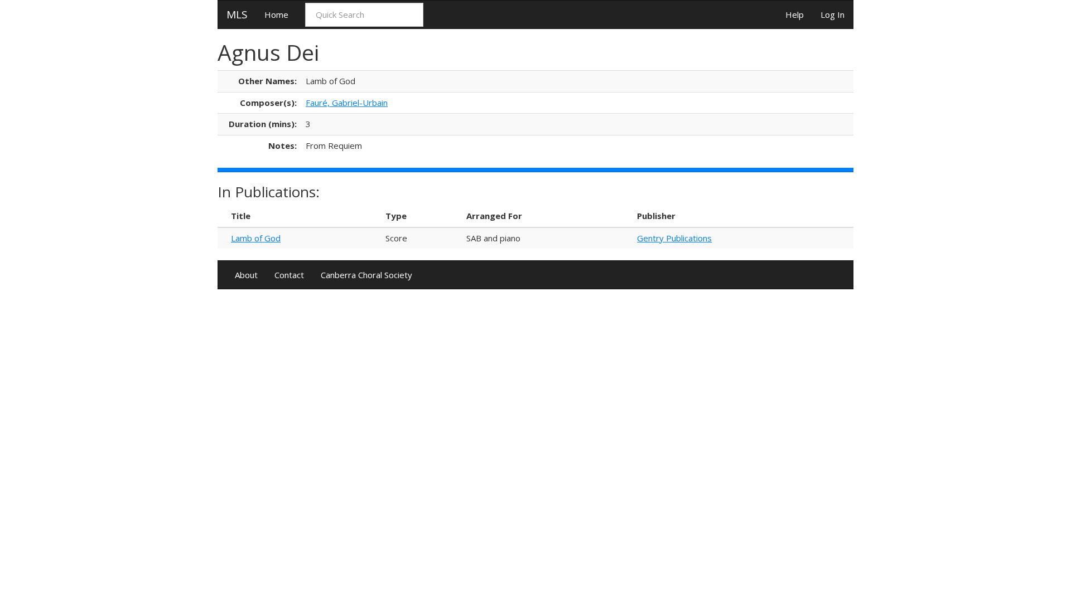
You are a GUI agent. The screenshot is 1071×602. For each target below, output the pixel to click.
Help (794, 14)
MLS (237, 14)
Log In (833, 14)
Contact (289, 274)
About (246, 274)
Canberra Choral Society (366, 274)
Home (276, 14)
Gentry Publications (674, 238)
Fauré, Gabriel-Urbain (347, 102)
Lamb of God (256, 238)
